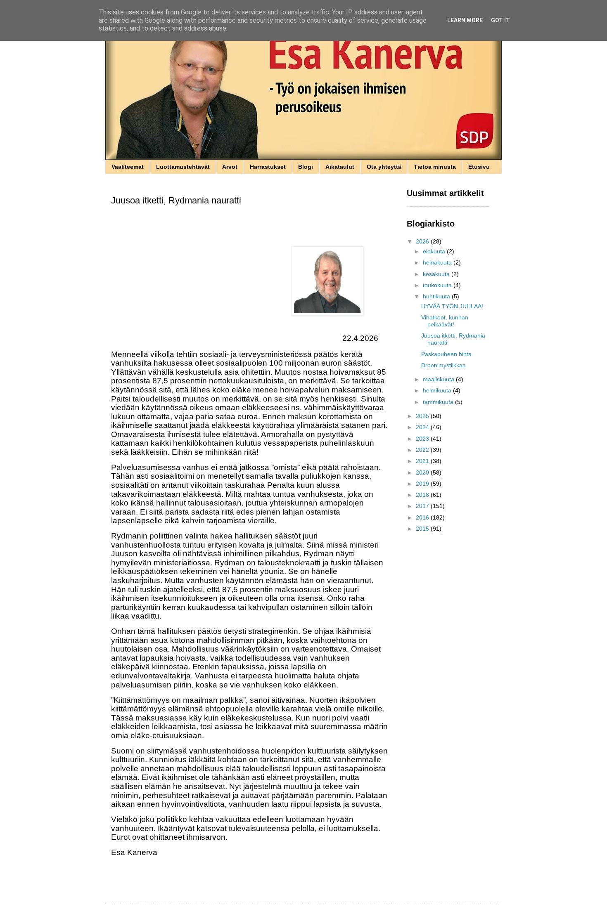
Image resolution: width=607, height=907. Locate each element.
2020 (423, 472)
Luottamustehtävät (183, 166)
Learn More (465, 20)
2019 (423, 483)
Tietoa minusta (435, 166)
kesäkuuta (437, 274)
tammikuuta (439, 402)
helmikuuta (438, 390)
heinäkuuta (438, 262)
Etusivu (479, 166)
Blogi (305, 166)
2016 (423, 517)
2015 (423, 528)
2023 (423, 438)
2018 (423, 494)
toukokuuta (438, 285)
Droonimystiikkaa (443, 365)
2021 (423, 461)
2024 (423, 427)
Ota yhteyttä (384, 166)
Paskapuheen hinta (446, 354)
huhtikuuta (437, 296)
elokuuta (435, 251)
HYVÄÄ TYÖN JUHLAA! (452, 306)
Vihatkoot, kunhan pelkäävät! (444, 321)
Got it (500, 20)
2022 (423, 449)
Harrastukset (268, 166)
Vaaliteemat (127, 166)
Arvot (229, 166)
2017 (423, 506)
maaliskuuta (439, 379)
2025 (423, 416)
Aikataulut (339, 166)
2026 (423, 241)
